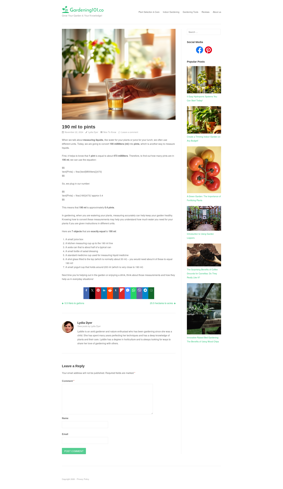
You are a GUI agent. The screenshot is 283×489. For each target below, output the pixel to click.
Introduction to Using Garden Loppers (200, 235)
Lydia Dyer (93, 132)
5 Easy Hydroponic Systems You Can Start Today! (202, 98)
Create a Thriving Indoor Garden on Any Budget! (203, 138)
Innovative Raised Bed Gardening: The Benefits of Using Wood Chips (203, 339)
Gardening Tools (190, 11)
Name (65, 418)
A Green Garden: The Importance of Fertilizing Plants (204, 198)
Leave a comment (129, 132)
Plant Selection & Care (149, 11)
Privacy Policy (83, 479)
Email (65, 434)
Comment (68, 381)
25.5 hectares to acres (161, 303)
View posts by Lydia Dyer (89, 326)
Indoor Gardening (171, 11)
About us (217, 11)
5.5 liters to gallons (74, 303)
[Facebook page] (199, 50)
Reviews (205, 11)
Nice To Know (109, 132)
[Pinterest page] (208, 50)
